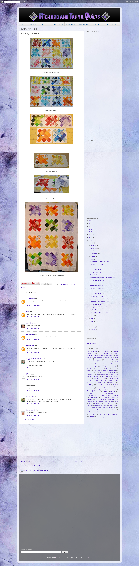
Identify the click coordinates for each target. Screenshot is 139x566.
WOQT (92, 417)
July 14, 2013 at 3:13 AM (33, 317)
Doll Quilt (107, 368)
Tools (104, 409)
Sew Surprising (30, 298)
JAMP (100, 380)
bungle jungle (109, 363)
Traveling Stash (112, 409)
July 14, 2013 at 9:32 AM (33, 390)
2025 (90, 221)
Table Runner (111, 407)
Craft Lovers (90, 341)
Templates (98, 409)
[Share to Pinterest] (51, 284)
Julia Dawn (98, 382)
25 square (99, 359)
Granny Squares (65, 284)
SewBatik (113, 403)
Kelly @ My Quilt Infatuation (34, 359)
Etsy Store (32, 24)
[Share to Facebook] (48, 284)
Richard (90, 403)
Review (116, 401)
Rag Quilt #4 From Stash (97, 264)
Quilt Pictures (105, 397)
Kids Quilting (112, 382)
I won (96, 380)
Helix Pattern (114, 376)
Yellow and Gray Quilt (96, 283)
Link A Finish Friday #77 (97, 269)
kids (105, 382)
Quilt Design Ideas (100, 395)
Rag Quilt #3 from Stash (97, 275)
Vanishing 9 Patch (104, 413)
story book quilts (93, 407)
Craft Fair (101, 367)
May (92, 318)
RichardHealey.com (60, 557)
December (94, 245)
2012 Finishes (45, 24)
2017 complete (99, 355)
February (93, 327)
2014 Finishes (71, 24)
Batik (89, 363)
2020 (90, 223)
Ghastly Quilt (103, 372)
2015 (90, 237)
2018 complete (109, 355)
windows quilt (101, 415)
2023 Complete (108, 357)
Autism (89, 361)
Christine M (29, 397)
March (93, 324)
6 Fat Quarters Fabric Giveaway (99, 261)
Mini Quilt (115, 385)
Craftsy (106, 367)
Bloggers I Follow (98, 363)
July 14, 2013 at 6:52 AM (33, 339)
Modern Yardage (101, 387)
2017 (90, 232)
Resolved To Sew (103, 401)
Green (112, 374)
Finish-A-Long (112, 370)
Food (97, 372)
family (104, 370)
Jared (105, 380)
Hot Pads (103, 378)
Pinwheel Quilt (90, 393)
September (94, 253)
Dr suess (114, 368)
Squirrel (111, 405)
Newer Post (25, 461)
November (94, 248)
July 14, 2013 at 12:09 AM (33, 305)
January (93, 329)
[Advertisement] (51, 442)
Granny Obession (95, 291)
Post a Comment (29, 419)
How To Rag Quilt (113, 378)
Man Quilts (107, 385)
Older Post (78, 461)
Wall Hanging (114, 413)
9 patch (106, 359)
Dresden (89, 370)
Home (23, 24)
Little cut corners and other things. (100, 299)
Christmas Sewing (98, 365)
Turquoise (102, 411)
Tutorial (108, 411)
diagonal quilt (99, 368)
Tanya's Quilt (90, 409)
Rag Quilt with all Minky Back (98, 307)
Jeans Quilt (111, 380)
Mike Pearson (30, 345)
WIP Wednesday (112, 415)
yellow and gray (100, 417)
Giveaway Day (90, 374)
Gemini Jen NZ (30, 410)
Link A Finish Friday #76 (97, 280)
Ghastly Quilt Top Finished (97, 267)
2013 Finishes (58, 24)
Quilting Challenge (101, 399)
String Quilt (102, 407)
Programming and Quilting (110, 393)
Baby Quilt (96, 361)
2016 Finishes (98, 24)
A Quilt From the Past (96, 285)
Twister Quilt (95, 413)
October (93, 251)
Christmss (107, 365)
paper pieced (112, 389)
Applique (113, 359)
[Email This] (42, 284)
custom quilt (113, 367)
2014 (90, 240)
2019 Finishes (111, 24)
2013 (90, 243)
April (92, 321)
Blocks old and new (95, 272)
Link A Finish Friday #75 (97, 293)
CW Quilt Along (90, 368)
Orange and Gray (101, 389)
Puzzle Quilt (90, 395)
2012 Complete (92, 351)
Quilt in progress (113, 395)
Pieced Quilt (92, 391)
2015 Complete (104, 353)
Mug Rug (110, 387)
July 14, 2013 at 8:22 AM (33, 353)
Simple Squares (98, 405)
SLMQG (106, 405)
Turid (27, 311)
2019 (90, 226)
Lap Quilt (99, 385)
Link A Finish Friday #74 (97, 304)
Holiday (96, 378)
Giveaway (111, 372)
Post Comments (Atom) (35, 465)
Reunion (111, 401)
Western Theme (93, 415)
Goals (97, 374)
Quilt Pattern (94, 397)
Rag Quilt (111, 399)
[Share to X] (46, 284)
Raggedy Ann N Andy (92, 401)
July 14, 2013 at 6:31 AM (33, 328)
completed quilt (91, 367)
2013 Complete (106, 351)
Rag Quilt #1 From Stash (97, 296)
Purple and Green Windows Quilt (99, 301)
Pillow (105, 391)
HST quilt (91, 380)
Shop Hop (89, 405)
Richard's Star (97, 403)
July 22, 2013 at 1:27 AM (33, 415)
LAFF (89, 385)
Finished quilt (90, 372)
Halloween (96, 376)
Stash (116, 405)
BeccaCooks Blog (91, 343)
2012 (90, 333)
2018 (90, 229)
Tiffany (28, 374)
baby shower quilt (107, 361)
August (93, 256)
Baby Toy (116, 361)
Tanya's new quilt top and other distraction (102, 277)
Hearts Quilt (105, 376)
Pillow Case (113, 391)
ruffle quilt (106, 403)
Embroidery (97, 370)
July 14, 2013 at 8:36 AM (33, 368)
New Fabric (93, 309)
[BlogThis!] (44, 284)
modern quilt (92, 387)
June (92, 316)
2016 (90, 234)
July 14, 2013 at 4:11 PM (32, 404)
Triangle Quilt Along (92, 411)
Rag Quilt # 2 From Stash (97, 288)
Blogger (90, 557)
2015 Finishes (84, 24)
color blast (114, 365)
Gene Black (29, 323)
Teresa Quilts (30, 334)
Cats (92, 365)
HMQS (90, 378)
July (92, 259)
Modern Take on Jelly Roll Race (99, 312)
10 (78, 409)
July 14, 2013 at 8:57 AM (33, 379)
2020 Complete (98, 357)
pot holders (98, 393)
